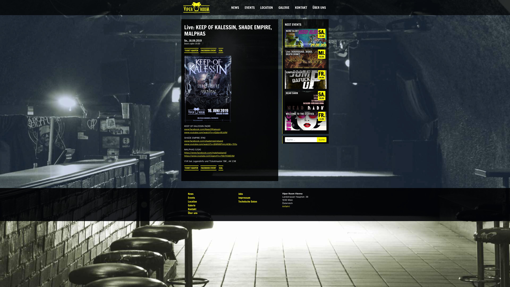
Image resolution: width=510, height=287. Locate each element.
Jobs (240, 194)
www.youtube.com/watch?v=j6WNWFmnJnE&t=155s (210, 144)
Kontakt (301, 7)
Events (250, 7)
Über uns (319, 7)
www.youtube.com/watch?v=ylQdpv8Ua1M (205, 132)
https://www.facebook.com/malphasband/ (205, 152)
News (235, 7)
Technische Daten (247, 201)
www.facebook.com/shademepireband (203, 141)
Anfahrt (286, 206)
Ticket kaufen (191, 50)
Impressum (244, 197)
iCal (221, 50)
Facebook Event (208, 50)
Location (266, 7)
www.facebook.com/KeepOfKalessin (202, 129)
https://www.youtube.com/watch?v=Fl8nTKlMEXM (209, 156)
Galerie (284, 7)
